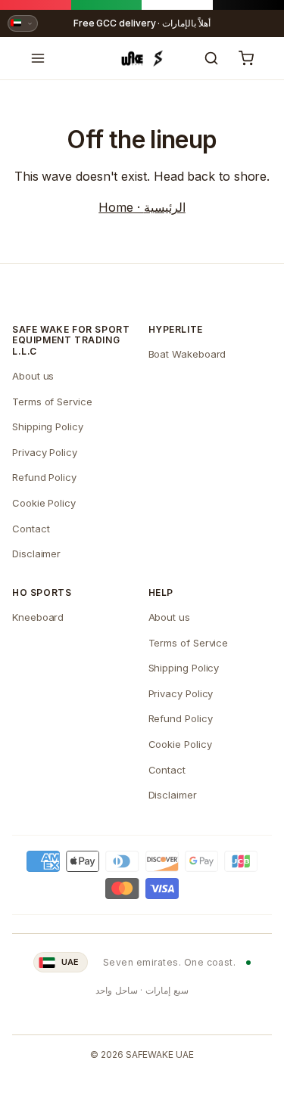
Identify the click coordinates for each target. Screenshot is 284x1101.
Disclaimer (36, 553)
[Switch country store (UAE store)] (23, 23)
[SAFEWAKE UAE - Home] (142, 58)
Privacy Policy (44, 452)
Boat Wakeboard (187, 354)
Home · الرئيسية (141, 207)
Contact (30, 529)
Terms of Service (52, 401)
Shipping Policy (47, 426)
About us (33, 376)
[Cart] (246, 58)
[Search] (211, 58)
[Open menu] (38, 58)
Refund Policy (44, 477)
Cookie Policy (44, 503)
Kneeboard (38, 617)
